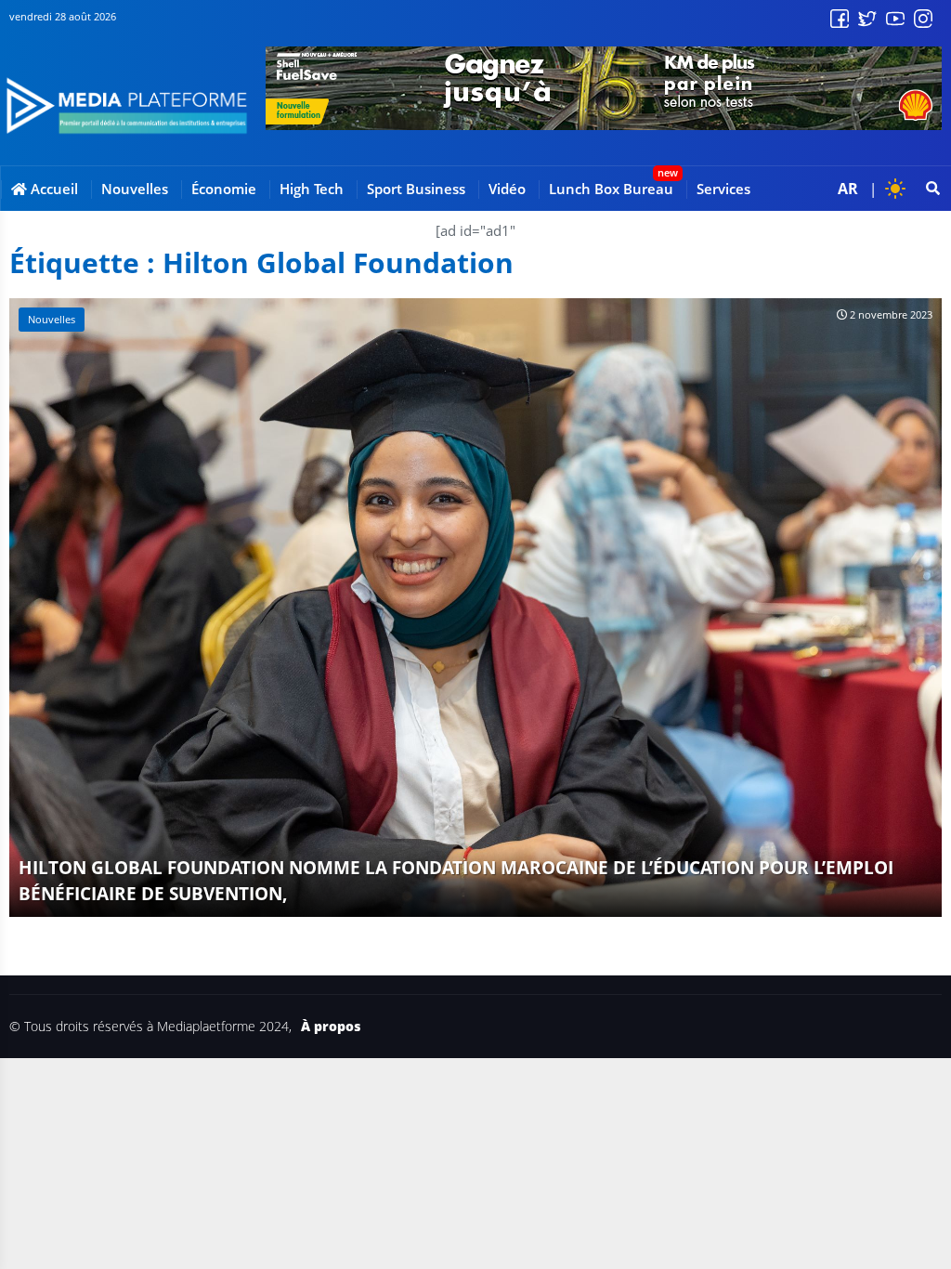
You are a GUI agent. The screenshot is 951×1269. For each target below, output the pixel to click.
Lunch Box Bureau (611, 188)
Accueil (52, 188)
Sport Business (416, 188)
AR (848, 188)
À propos (330, 1026)
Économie (223, 188)
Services (723, 188)
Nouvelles (134, 188)
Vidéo (507, 188)
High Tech (312, 188)
